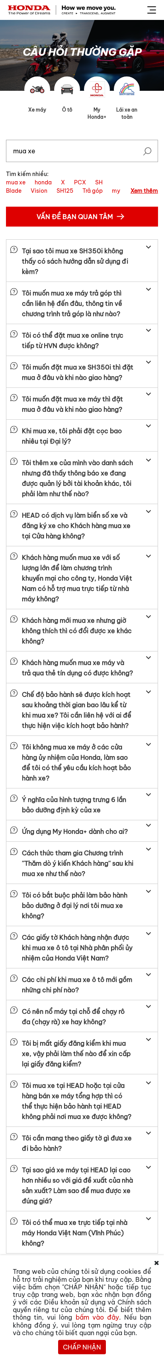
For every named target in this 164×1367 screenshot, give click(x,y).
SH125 (65, 190)
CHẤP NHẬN (82, 1347)
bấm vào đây (97, 1317)
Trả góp (92, 190)
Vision (39, 190)
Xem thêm (144, 190)
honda (43, 182)
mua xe (15, 182)
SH (99, 182)
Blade (13, 190)
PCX (80, 182)
